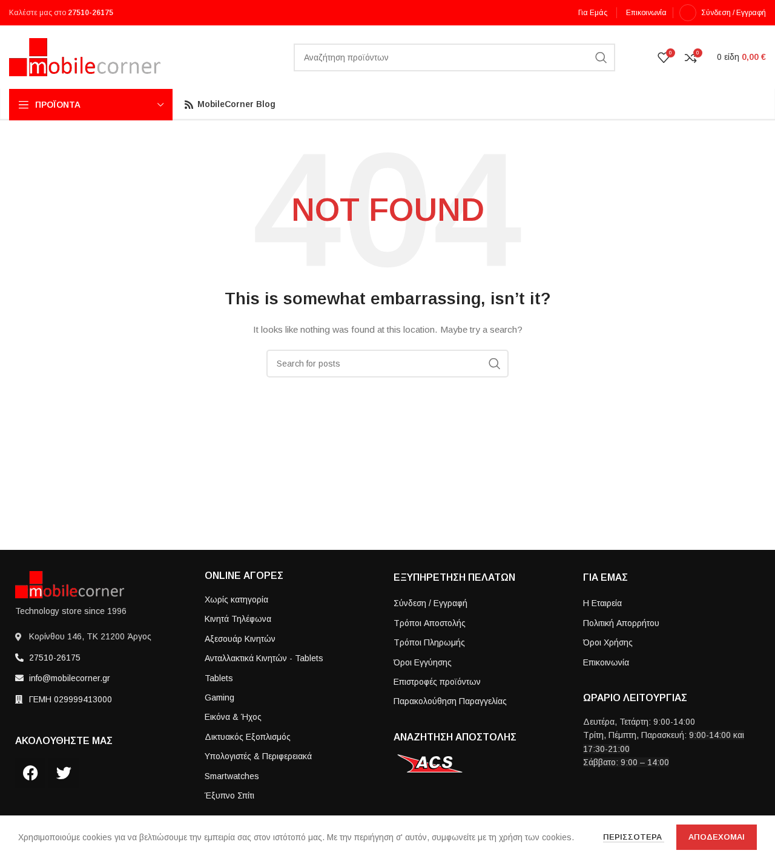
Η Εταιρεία (602, 603)
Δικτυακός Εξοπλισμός (248, 737)
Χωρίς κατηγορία (236, 599)
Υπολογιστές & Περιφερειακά (258, 756)
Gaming (219, 697)
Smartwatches (232, 776)
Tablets (219, 678)
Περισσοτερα (633, 836)
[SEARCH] (601, 57)
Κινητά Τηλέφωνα (238, 619)
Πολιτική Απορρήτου (621, 623)
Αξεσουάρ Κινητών (240, 639)
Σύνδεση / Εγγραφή (430, 603)
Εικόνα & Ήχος (233, 717)
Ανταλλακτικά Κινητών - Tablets (264, 658)
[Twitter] (63, 773)
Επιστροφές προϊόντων (437, 682)
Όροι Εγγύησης (423, 662)
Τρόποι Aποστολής (430, 623)
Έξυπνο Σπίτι (229, 795)
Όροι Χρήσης (608, 642)
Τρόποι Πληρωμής (429, 642)
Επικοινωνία (606, 662)
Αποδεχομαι (716, 836)
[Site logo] (84, 56)
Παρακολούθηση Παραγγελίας (450, 701)
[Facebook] (30, 773)
